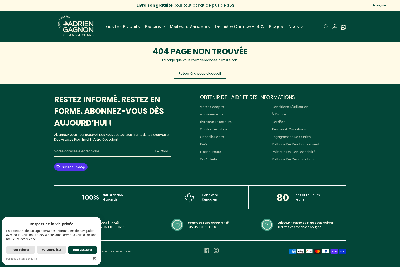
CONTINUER (240, 172)
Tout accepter (82, 250)
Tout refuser (20, 250)
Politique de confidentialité (21, 259)
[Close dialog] (276, 86)
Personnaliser (51, 250)
